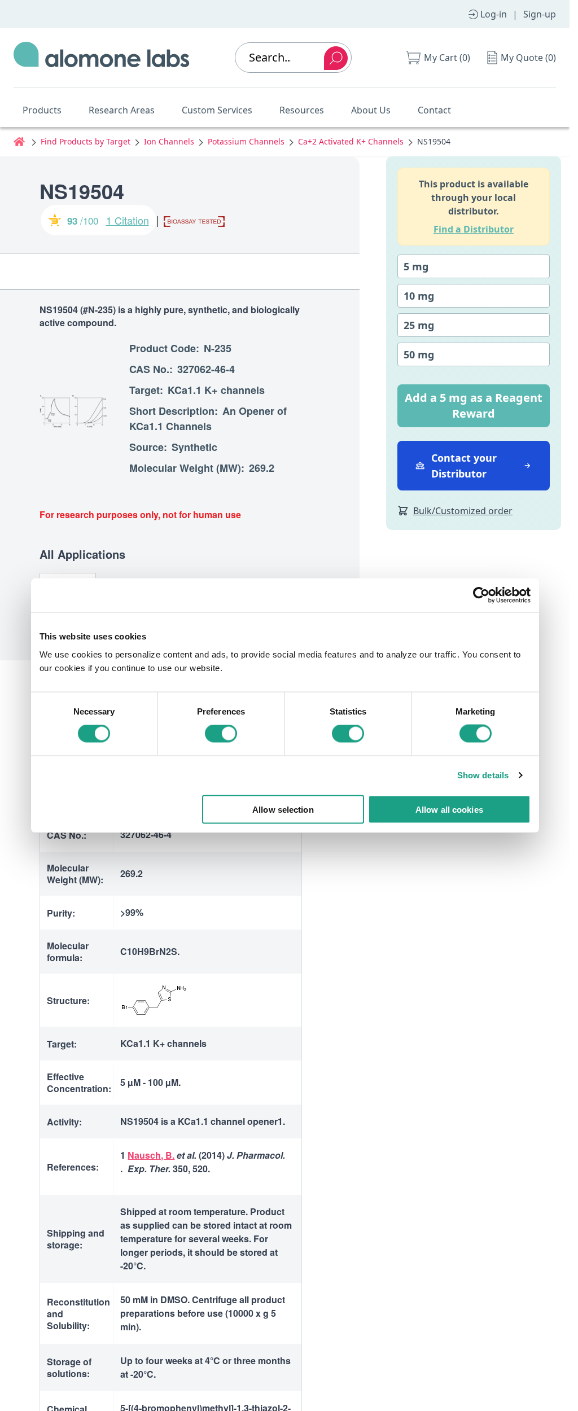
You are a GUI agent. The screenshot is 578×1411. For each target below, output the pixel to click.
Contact (434, 110)
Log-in (493, 14)
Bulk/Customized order (463, 511)
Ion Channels (169, 141)
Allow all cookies (449, 809)
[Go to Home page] (102, 57)
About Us (371, 110)
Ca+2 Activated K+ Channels (351, 141)
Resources (301, 110)
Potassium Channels (246, 141)
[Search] (336, 58)
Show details (483, 775)
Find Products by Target (85, 141)
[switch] (221, 734)
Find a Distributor (474, 229)
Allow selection (283, 809)
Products (42, 110)
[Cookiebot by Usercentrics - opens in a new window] (481, 595)
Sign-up (539, 14)
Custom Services (217, 110)
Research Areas (122, 110)
